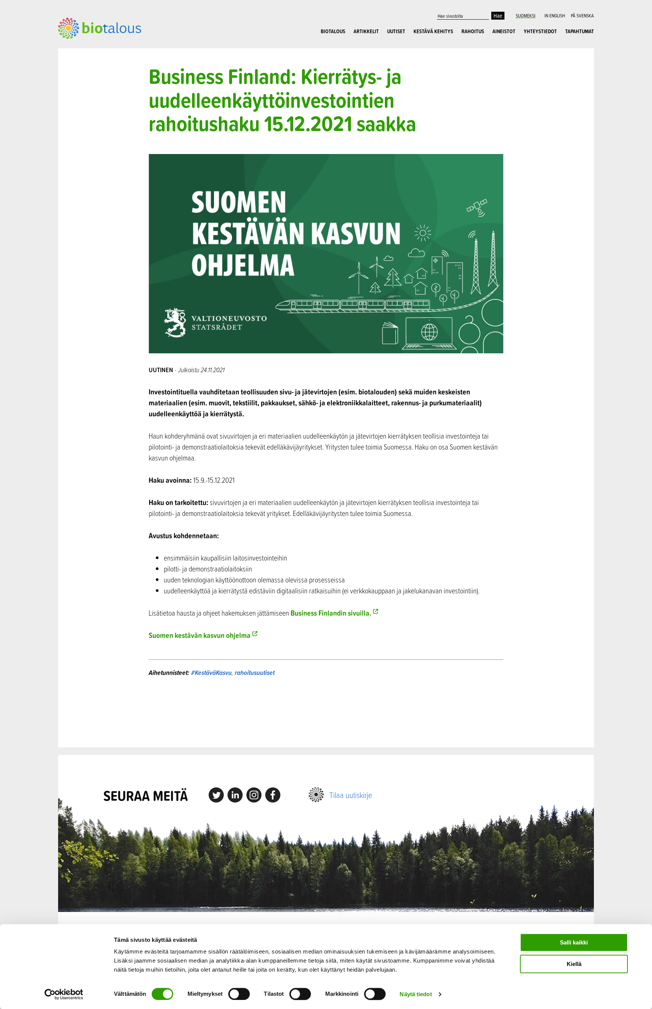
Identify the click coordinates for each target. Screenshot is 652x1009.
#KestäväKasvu (211, 672)
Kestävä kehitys (433, 31)
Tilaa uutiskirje (350, 795)
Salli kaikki (574, 942)
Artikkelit (366, 31)
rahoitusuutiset (255, 672)
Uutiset (396, 31)
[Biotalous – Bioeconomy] (99, 27)
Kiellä (574, 964)
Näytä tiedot (416, 994)
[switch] (239, 994)
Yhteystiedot (540, 31)
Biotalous (333, 31)
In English (554, 15)
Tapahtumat (579, 31)
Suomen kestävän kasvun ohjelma (200, 635)
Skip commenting (326, 712)
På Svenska (582, 15)
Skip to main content (84, 47)
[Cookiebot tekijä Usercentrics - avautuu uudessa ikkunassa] (64, 994)
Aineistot (503, 31)
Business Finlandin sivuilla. (331, 612)
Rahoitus (472, 31)
